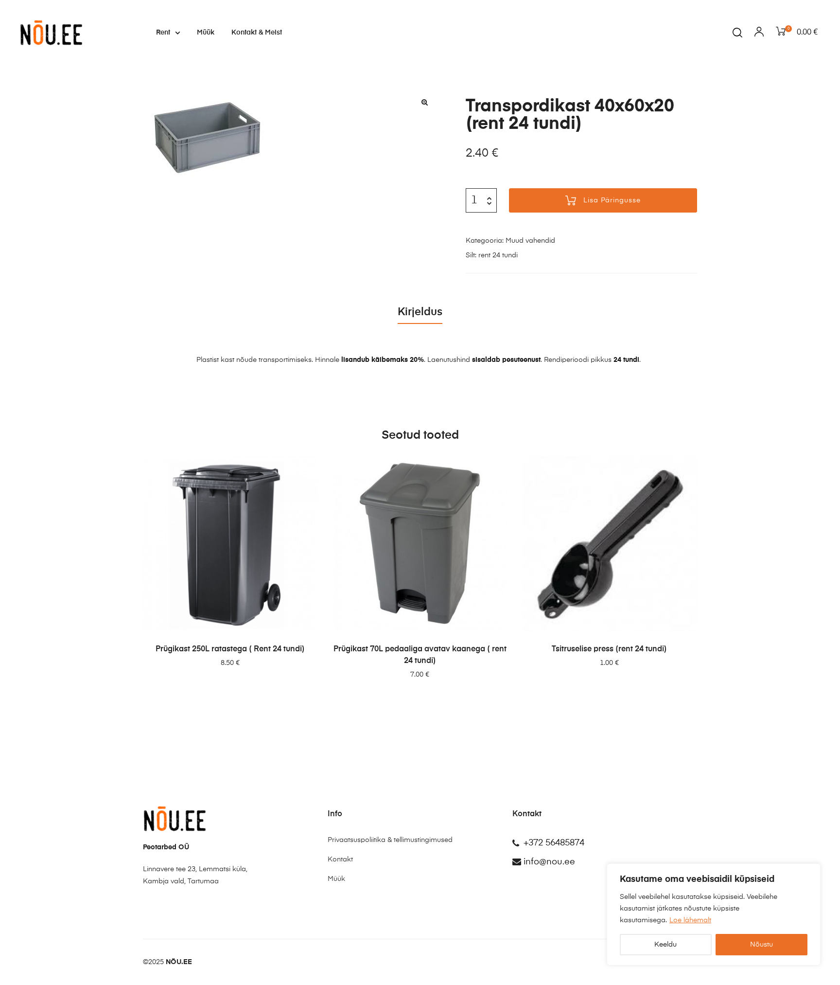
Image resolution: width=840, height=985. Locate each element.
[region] (714, 914)
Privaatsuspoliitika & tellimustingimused (390, 840)
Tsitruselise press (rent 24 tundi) (609, 649)
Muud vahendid (530, 240)
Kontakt (340, 859)
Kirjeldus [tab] (420, 312)
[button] (425, 102)
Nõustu (761, 944)
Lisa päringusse (612, 200)
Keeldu (665, 944)
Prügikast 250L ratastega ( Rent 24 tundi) (230, 649)
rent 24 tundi (498, 255)
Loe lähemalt (690, 920)
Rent (163, 32)
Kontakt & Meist (256, 32)
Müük (205, 32)
